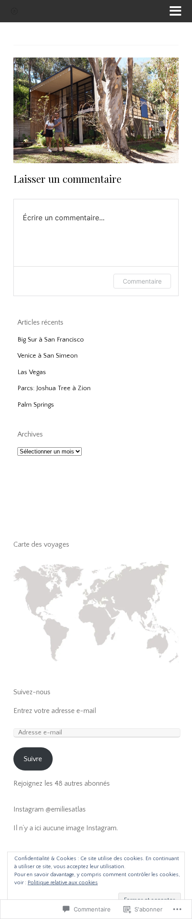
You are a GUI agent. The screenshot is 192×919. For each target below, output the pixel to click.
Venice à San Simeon (47, 355)
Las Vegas (31, 372)
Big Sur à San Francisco (50, 339)
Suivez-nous (31, 692)
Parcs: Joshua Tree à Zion (54, 388)
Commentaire (142, 281)
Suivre (33, 759)
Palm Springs (35, 404)
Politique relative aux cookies (63, 883)
